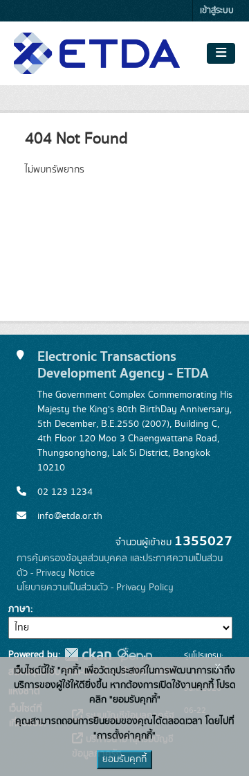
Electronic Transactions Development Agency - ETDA (123, 365)
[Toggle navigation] (221, 53)
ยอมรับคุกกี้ (124, 759)
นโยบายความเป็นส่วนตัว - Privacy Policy (95, 587)
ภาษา (19, 609)
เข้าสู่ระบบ (217, 10)
